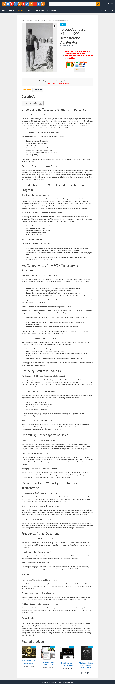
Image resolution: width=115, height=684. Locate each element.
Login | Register (104, 10)
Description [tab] (27, 90)
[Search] (98, 4)
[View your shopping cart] (112, 10)
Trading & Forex (39, 10)
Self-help (21, 10)
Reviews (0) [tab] (38, 90)
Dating (29, 10)
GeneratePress (69, 682)
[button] (54, 26)
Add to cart (80, 70)
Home (3, 10)
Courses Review (51, 10)
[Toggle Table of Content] (40, 103)
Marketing (11, 10)
